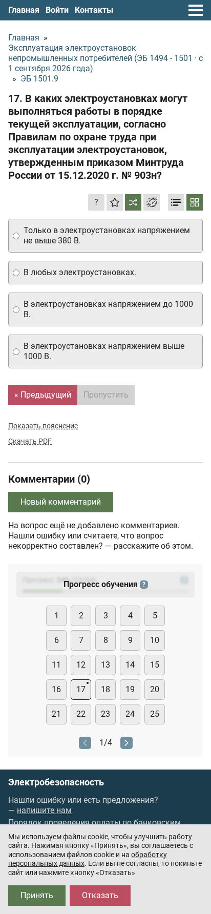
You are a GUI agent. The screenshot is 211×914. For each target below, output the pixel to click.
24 (130, 714)
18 (105, 689)
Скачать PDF (30, 441)
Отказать (100, 895)
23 (105, 714)
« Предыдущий (42, 395)
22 (81, 714)
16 (56, 689)
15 (154, 665)
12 (81, 665)
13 (105, 665)
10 (154, 640)
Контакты (94, 10)
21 (56, 714)
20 (154, 689)
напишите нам (44, 810)
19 (130, 689)
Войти (57, 10)
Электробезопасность (56, 782)
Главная (23, 10)
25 (154, 714)
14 (130, 665)
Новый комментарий (60, 502)
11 (56, 665)
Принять (36, 895)
